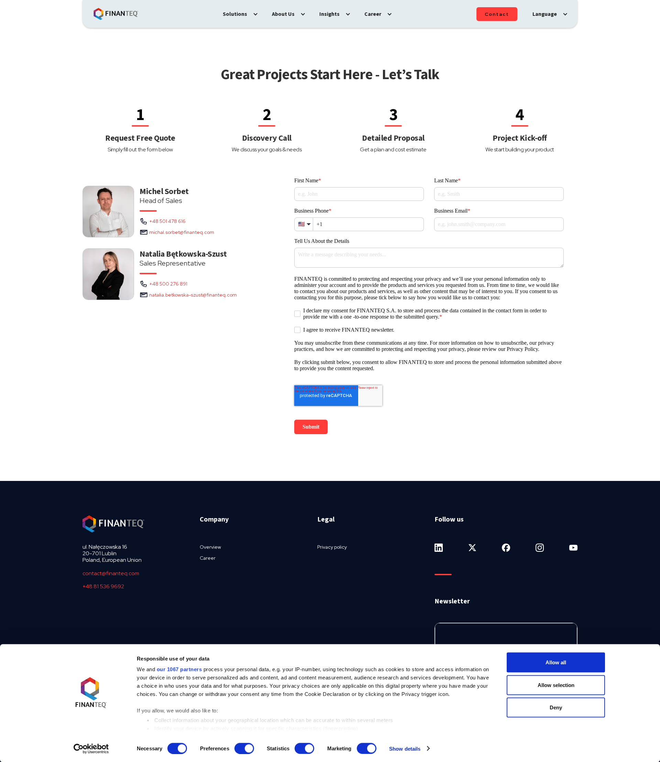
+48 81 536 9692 (103, 586)
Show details (404, 748)
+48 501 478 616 (167, 221)
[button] (240, 14)
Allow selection (556, 685)
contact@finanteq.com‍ (110, 573)
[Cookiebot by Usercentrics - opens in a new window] (91, 748)
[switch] (244, 748)
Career (208, 558)
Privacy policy (332, 547)
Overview (210, 547)
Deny (556, 707)
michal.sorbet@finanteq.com (181, 232)
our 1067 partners (179, 669)
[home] (116, 14)
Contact (497, 14)
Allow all (556, 662)
